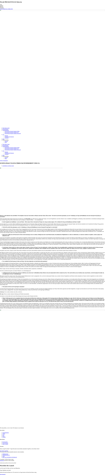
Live (3, 134)
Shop (3, 138)
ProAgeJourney (5, 129)
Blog (6, 142)
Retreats (6, 135)
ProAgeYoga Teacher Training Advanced (13, 133)
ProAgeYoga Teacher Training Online (12, 131)
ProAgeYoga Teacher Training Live (12, 132)
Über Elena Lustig (5, 128)
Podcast (6, 141)
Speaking (6, 137)
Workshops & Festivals (9, 136)
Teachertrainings (5, 130)
